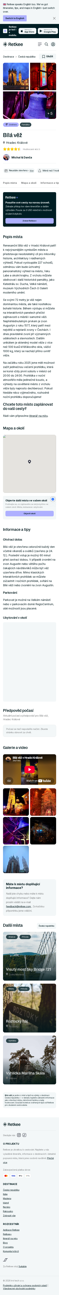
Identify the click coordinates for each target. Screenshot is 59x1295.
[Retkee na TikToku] (24, 1135)
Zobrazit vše (9, 1215)
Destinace (8, 56)
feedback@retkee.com (18, 906)
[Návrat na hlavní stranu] (13, 45)
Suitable (23, 1266)
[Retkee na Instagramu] (19, 1135)
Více (32, 170)
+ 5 (50, 113)
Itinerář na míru (10, 1238)
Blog (5, 1242)
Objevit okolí (30, 513)
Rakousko (8, 1211)
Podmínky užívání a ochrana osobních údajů (25, 1285)
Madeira (7, 1198)
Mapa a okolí (28, 182)
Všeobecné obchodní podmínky (19, 1288)
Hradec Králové (17, 143)
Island (6, 1202)
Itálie (5, 1194)
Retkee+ (7, 1234)
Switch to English (14, 18)
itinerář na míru (38, 415)
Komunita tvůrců (11, 1251)
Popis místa (10, 182)
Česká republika (26, 56)
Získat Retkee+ (30, 221)
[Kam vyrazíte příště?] (46, 44)
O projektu (8, 1247)
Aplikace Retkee (11, 1230)
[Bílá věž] (16, 76)
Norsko (6, 1207)
